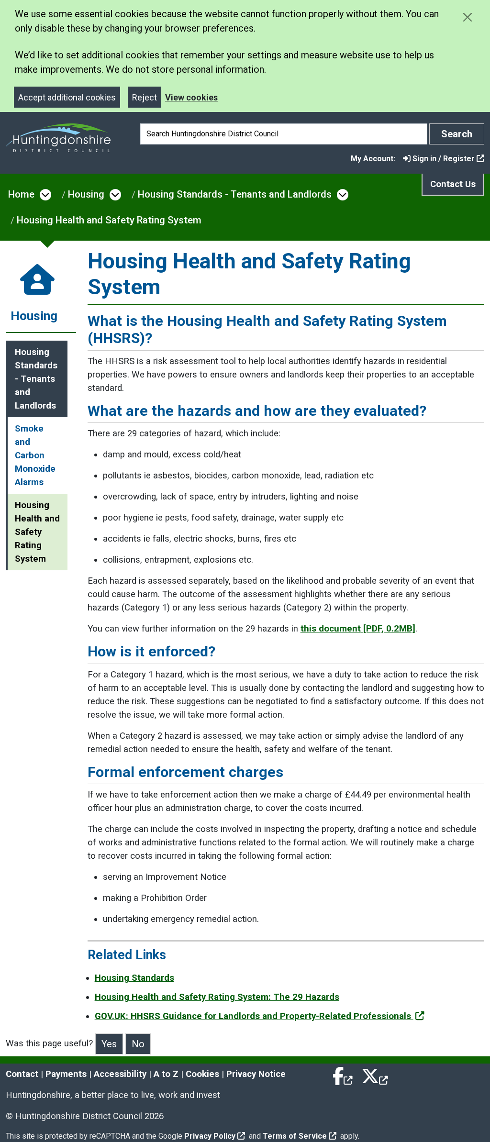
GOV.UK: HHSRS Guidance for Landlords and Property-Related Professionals (254, 1016)
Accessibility (120, 1074)
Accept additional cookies (67, 97)
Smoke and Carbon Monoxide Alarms (35, 455)
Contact (22, 1074)
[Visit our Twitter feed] (374, 1074)
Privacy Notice (256, 1074)
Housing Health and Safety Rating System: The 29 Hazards (217, 997)
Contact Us (453, 184)
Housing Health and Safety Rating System (109, 220)
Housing (86, 194)
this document (358, 628)
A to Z (166, 1074)
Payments (66, 1074)
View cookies (191, 97)
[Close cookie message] (467, 17)
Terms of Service (295, 1136)
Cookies (202, 1074)
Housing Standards (134, 978)
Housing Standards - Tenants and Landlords (235, 194)
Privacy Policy (209, 1136)
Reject (144, 97)
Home (21, 194)
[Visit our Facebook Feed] (343, 1074)
